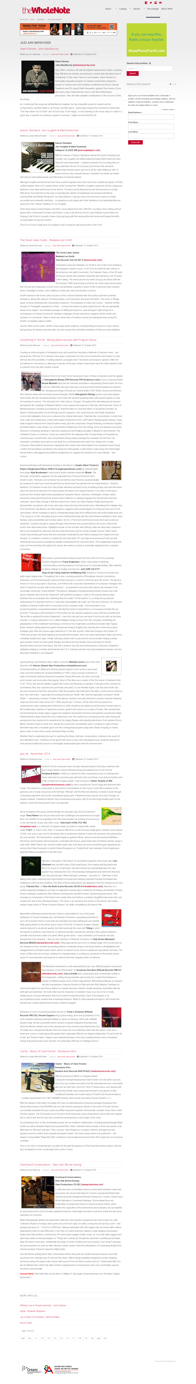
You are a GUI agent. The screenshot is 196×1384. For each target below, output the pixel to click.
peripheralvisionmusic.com (56, 784)
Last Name (133, 132)
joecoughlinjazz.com (89, 150)
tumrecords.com (93, 260)
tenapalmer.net (27, 826)
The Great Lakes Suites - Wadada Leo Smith (46, 240)
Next (98, 1338)
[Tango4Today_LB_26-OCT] (68, 29)
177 (73, 1338)
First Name (133, 122)
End (105, 1338)
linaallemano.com (93, 886)
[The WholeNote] (46, 10)
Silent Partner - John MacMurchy (39, 49)
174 (54, 1338)
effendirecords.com (52, 973)
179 (86, 1338)
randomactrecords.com (103, 1071)
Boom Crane (26, 1323)
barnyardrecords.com (47, 943)
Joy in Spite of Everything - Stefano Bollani (39, 1317)
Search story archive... (138, 63)
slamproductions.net (92, 1184)
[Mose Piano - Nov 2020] (147, 39)
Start (23, 1338)
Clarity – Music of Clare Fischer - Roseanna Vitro (48, 1051)
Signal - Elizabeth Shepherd (32, 1311)
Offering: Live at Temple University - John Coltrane (43, 1305)
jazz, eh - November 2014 (35, 753)
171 (36, 1338)
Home (32, 19)
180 (92, 1338)
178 (79, 1338)
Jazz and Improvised (60, 54)
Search (132, 73)
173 (48, 1338)
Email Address (135, 112)
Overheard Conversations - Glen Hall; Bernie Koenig (50, 1164)
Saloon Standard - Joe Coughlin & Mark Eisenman (49, 130)
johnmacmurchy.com (84, 65)
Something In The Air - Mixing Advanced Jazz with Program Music (58, 340)
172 (42, 1338)
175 (61, 1338)
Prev (29, 1338)
